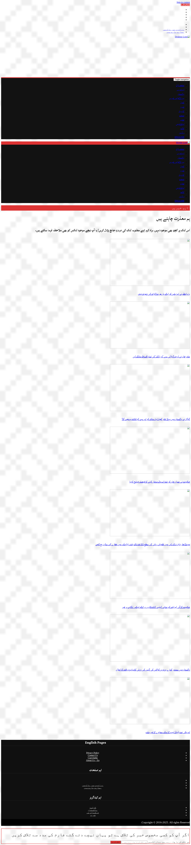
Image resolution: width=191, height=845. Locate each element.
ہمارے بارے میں (175, 32)
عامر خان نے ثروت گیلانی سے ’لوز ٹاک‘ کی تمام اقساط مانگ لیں (161, 356)
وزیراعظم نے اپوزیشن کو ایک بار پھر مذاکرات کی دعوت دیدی (164, 293)
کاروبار (181, 111)
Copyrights (93, 758)
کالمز (182, 128)
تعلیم (182, 119)
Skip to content (183, 2)
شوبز (182, 107)
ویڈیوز (181, 133)
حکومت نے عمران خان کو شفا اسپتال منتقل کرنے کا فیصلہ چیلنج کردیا (159, 481)
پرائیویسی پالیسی (173, 29)
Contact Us (93, 755)
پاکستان (181, 94)
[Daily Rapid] (182, 37)
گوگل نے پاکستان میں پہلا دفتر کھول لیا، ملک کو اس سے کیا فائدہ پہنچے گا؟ (156, 419)
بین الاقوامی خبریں (176, 98)
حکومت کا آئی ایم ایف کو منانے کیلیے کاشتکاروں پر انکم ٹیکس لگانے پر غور (156, 607)
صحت (181, 115)
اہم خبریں (180, 89)
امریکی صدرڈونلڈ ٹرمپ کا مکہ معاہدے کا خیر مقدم (168, 732)
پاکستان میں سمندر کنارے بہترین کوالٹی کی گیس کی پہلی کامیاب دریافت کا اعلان (153, 669)
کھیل (182, 102)
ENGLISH (179, 137)
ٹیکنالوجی (180, 124)
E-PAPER (185, 5)
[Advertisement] (106, 57)
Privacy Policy (92, 753)
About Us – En (92, 760)
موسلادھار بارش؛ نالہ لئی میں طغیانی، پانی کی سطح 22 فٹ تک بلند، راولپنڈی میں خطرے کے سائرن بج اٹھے (143, 544)
